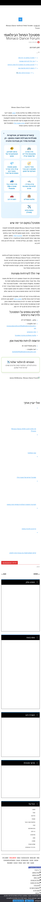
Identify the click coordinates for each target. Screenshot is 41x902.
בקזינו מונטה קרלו (19, 123)
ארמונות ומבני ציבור (30, 822)
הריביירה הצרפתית (30, 847)
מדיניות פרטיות (25, 857)
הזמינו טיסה (18, 299)
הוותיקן (20, 862)
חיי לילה (33, 831)
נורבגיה (18, 860)
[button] (34, 867)
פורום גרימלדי (17, 235)
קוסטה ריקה (5, 857)
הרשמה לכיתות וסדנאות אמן (26, 68)
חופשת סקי (10, 862)
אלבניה (32, 862)
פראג (24, 862)
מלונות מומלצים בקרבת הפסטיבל (25, 335)
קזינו (34, 825)
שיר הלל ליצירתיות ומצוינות (27, 61)
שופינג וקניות (31, 844)
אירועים (33, 816)
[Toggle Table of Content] (38, 53)
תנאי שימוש (33, 857)
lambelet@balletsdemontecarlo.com (24, 352)
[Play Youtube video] (20, 388)
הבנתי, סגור (29, 901)
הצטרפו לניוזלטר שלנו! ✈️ (23, 72)
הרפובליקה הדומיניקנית (9, 860)
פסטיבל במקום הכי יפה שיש (26, 58)
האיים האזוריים (24, 860)
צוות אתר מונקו (33, 42)
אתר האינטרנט (31, 332)
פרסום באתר (12, 857)
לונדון (28, 862)
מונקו (13, 113)
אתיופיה (36, 860)
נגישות (18, 857)
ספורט (33, 841)
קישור (38, 566)
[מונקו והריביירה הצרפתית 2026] (20, 13)
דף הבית (37, 25)
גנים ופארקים (31, 828)
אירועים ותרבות (7, 563)
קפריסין (31, 860)
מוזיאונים (32, 834)
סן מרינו (15, 862)
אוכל (34, 812)
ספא (34, 838)
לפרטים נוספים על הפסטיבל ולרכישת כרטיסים (21, 64)
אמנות (33, 819)
